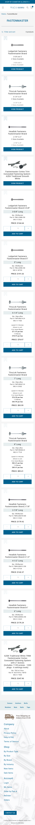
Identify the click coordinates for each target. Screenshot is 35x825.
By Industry (9, 764)
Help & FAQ (9, 737)
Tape (28, 707)
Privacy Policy (10, 733)
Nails (22, 707)
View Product (17, 69)
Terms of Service (11, 741)
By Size (7, 756)
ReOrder (7, 796)
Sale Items (8, 773)
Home (3, 14)
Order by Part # (10, 791)
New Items (8, 769)
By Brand (8, 760)
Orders (7, 800)
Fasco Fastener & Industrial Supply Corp (19, 820)
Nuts (15, 707)
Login (6, 783)
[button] (3, 7)
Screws (9, 703)
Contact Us (10, 813)
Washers (8, 707)
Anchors (18, 703)
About (6, 729)
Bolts (26, 703)
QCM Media (21, 823)
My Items (8, 787)
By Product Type (11, 751)
